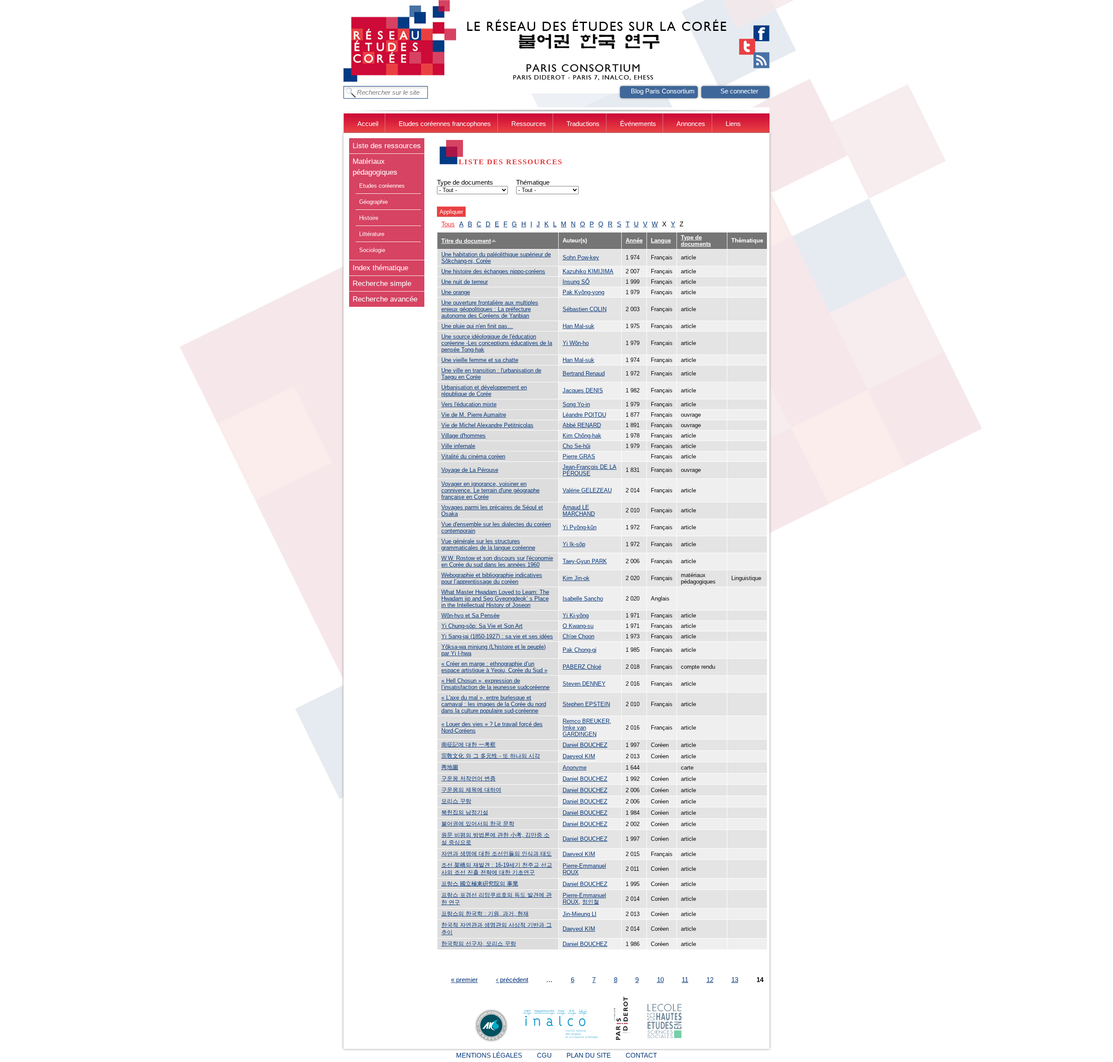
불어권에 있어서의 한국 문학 (477, 823)
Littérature (371, 234)
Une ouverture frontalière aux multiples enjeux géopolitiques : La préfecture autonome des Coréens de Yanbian (489, 309)
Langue (661, 240)
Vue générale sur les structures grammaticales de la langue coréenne (488, 544)
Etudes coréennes (382, 186)
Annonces (690, 123)
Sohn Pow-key (581, 257)
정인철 (590, 902)
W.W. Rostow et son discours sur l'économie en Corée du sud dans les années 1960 (497, 561)
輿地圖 (449, 767)
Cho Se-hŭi (576, 446)
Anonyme (574, 767)
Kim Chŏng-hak (582, 435)
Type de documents (465, 182)
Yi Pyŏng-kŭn (579, 527)
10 (660, 979)
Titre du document (466, 241)
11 (685, 979)
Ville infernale (458, 446)
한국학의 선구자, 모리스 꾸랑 (478, 943)
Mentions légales (489, 1055)
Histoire (368, 218)
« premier (464, 979)
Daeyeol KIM (579, 756)
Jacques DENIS (583, 390)
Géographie (373, 202)
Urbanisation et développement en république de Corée (484, 390)
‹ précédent (512, 979)
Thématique (533, 182)
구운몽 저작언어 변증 (468, 778)
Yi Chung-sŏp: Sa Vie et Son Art (482, 626)
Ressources (528, 123)
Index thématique (380, 268)
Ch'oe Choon (578, 636)
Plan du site (588, 1055)
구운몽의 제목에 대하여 (471, 790)
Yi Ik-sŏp (574, 544)
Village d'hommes (463, 435)
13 (734, 979)
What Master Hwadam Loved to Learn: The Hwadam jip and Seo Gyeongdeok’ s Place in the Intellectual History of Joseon (495, 598)
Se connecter (739, 91)
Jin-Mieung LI (579, 914)
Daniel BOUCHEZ (585, 745)
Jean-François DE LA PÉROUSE (589, 470)
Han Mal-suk (578, 326)
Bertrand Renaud (584, 373)
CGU (544, 1055)
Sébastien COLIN (584, 309)
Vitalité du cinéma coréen (473, 456)
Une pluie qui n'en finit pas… (477, 326)
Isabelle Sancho (583, 598)
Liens (733, 123)
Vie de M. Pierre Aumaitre (473, 415)
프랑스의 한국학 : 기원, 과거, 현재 (485, 913)
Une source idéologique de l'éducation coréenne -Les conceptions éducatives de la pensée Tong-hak (496, 343)
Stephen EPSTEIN (586, 704)
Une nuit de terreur (464, 282)
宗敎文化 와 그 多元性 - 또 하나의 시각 (490, 756)
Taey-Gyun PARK (585, 561)
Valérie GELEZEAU (587, 490)
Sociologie (372, 250)
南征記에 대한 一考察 (468, 744)
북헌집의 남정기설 (464, 812)
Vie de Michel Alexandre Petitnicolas (487, 425)
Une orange (455, 292)
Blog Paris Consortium (663, 91)
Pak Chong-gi (579, 650)
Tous (448, 224)
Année (634, 240)
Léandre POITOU (584, 415)
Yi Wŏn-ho (576, 343)
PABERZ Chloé (582, 667)
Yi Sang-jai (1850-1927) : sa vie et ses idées (497, 636)
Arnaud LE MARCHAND (579, 510)
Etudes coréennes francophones (445, 123)
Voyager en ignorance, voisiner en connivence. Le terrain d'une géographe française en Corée (490, 490)
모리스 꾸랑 (456, 801)
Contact (641, 1055)
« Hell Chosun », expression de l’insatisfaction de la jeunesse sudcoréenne (495, 683)
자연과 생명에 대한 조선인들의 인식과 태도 (496, 853)
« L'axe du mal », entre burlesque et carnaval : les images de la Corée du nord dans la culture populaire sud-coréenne (493, 704)
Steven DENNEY (584, 683)
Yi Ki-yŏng (576, 615)
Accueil (367, 123)
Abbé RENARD (582, 425)
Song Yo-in (576, 404)
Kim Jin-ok (576, 578)
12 (709, 979)
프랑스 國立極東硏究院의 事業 (479, 883)
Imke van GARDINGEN (579, 730)
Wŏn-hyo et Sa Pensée (470, 615)
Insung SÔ (576, 282)
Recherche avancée (385, 299)
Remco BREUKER (586, 721)
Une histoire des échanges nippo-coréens (493, 271)
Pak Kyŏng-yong (583, 292)
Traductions (583, 123)
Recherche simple (382, 283)
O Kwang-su (578, 626)
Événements (638, 123)
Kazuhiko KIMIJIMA (588, 271)
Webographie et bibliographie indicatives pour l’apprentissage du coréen (491, 578)
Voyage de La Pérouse (469, 470)
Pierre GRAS (579, 456)
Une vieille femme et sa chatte (479, 360)
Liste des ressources (387, 145)
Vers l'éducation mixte (469, 404)
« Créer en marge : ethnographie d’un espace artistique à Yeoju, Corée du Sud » (494, 667)
